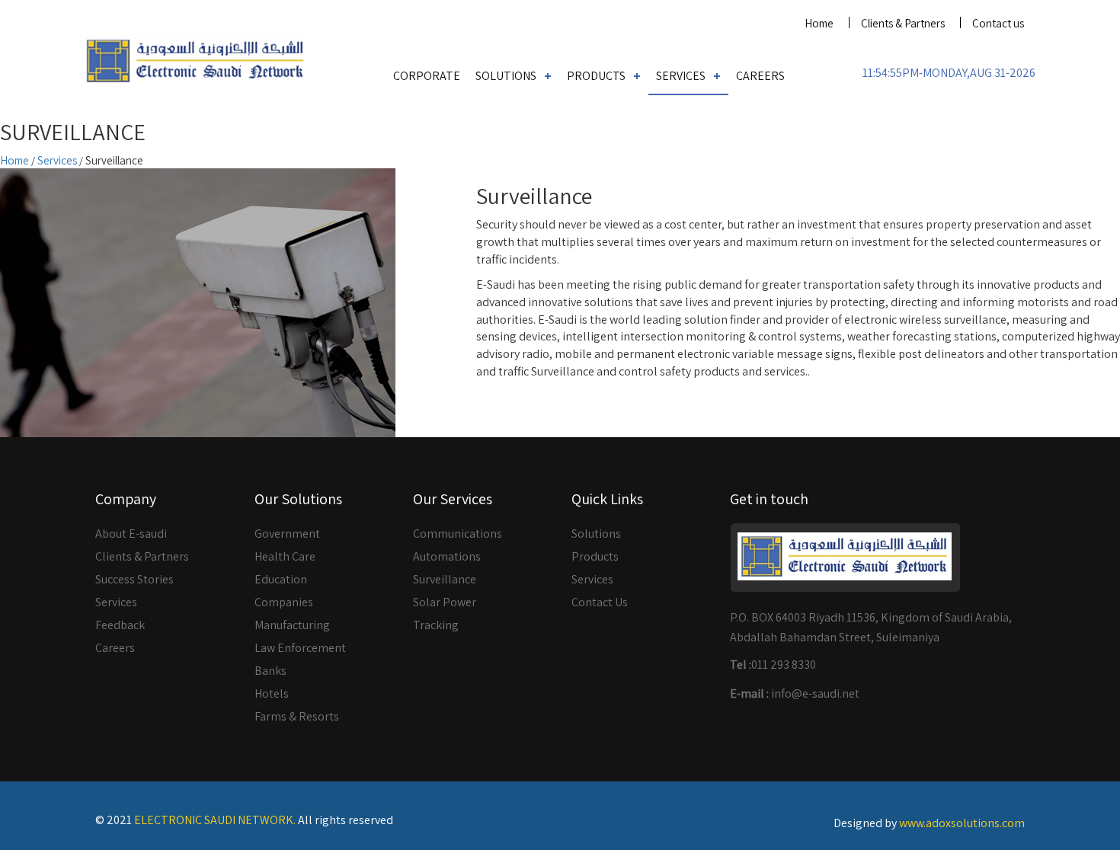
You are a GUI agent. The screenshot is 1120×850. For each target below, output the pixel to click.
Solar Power (444, 602)
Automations (447, 556)
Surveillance (444, 579)
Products (596, 76)
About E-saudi (131, 534)
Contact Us (599, 602)
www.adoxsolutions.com (962, 823)
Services (681, 76)
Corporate (426, 76)
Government (287, 534)
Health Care (284, 556)
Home (819, 23)
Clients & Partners (903, 23)
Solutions (505, 76)
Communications (457, 534)
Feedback (120, 625)
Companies (283, 602)
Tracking (436, 625)
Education (280, 579)
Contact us (998, 23)
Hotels (271, 693)
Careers (760, 76)
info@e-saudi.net (815, 693)
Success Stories (134, 579)
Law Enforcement (300, 648)
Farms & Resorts (296, 716)
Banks (270, 671)
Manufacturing (292, 625)
